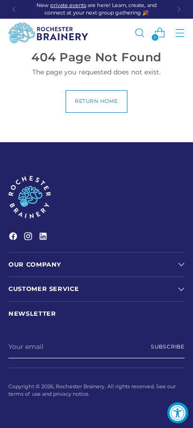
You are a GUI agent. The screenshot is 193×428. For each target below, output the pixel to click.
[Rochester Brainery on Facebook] (14, 238)
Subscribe (168, 347)
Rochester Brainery (80, 387)
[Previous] (14, 9)
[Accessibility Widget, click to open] (177, 412)
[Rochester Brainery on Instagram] (29, 238)
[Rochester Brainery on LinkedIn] (44, 238)
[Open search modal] (139, 33)
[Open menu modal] (179, 33)
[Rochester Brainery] (48, 32)
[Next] (179, 9)
